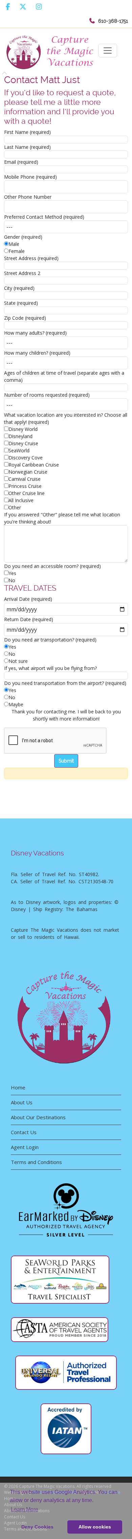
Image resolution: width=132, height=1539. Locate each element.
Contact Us (24, 1132)
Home (18, 1087)
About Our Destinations (38, 1117)
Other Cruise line (26, 493)
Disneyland (20, 436)
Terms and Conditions (36, 1162)
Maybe (15, 704)
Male (13, 244)
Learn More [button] (24, 1509)
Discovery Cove (25, 457)
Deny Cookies (37, 1527)
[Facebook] (8, 7)
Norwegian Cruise (27, 472)
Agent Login (25, 1147)
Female (16, 251)
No (11, 580)
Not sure (18, 661)
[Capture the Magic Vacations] (51, 50)
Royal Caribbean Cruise (33, 464)
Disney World (23, 429)
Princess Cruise (25, 486)
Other (14, 507)
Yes (12, 573)
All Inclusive (21, 500)
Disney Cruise (23, 443)
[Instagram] (39, 7)
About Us (21, 1102)
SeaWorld (18, 450)
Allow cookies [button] (95, 1527)
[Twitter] (23, 7)
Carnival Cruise (24, 479)
